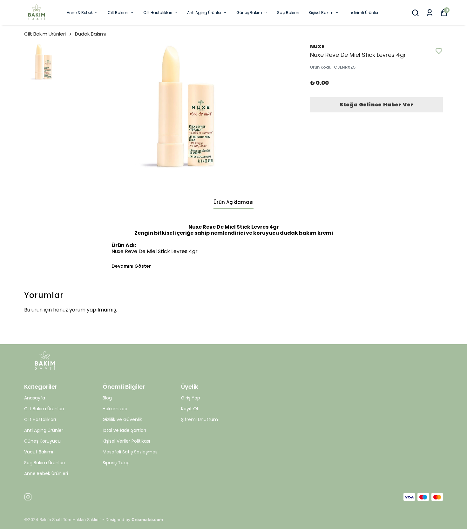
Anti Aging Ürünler (204, 12)
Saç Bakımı (288, 12)
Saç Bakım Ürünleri (44, 462)
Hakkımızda (115, 408)
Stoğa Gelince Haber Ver (376, 104)
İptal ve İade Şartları (124, 430)
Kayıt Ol (189, 408)
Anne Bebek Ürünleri (46, 473)
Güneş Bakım (249, 12)
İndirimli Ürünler (363, 12)
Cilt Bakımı (118, 12)
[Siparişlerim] (430, 13)
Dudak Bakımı (90, 33)
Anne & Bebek (80, 12)
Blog (107, 398)
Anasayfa (34, 398)
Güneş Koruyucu (42, 441)
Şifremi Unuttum (199, 419)
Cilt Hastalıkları (157, 12)
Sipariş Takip (116, 462)
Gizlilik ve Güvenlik (122, 419)
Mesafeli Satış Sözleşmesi (131, 452)
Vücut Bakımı (38, 452)
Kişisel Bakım (321, 12)
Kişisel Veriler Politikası (126, 441)
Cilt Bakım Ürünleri (45, 33)
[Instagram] (28, 497)
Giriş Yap (190, 398)
